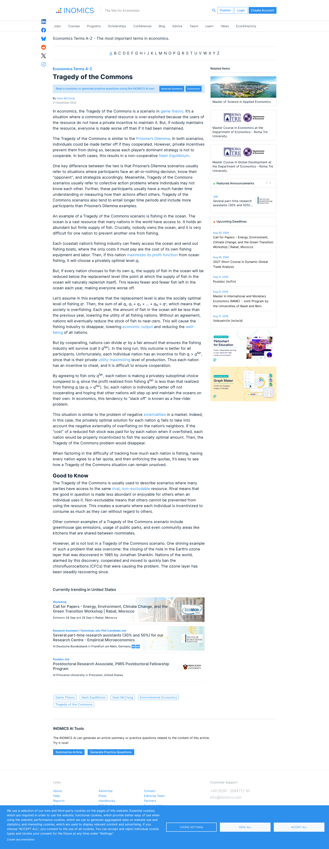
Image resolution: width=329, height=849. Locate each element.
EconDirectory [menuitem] (246, 26)
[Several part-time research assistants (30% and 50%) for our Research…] (264, 200)
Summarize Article (69, 752)
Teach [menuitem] (194, 26)
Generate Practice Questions (111, 752)
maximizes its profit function (152, 255)
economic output (137, 326)
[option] (243, 200)
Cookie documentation (20, 839)
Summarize (193, 88)
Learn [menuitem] (209, 26)
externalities (155, 414)
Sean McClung (66, 98)
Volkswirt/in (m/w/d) (228, 321)
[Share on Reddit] (43, 47)
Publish (225, 10)
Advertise (106, 791)
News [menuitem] (225, 26)
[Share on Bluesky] (43, 38)
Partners (150, 801)
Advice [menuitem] (177, 26)
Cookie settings (191, 827)
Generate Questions (171, 88)
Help (56, 796)
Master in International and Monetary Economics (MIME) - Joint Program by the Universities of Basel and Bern (240, 301)
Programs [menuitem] (94, 26)
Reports (59, 801)
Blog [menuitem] (162, 26)
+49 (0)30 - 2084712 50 (230, 791)
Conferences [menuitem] (142, 26)
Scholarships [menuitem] (117, 26)
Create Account (262, 10)
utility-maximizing (114, 360)
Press (102, 796)
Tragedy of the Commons (73, 704)
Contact (150, 791)
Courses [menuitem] (74, 26)
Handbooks (107, 801)
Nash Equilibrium (174, 155)
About (57, 791)
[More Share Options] (43, 64)
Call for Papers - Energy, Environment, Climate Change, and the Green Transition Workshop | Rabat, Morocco (243, 242)
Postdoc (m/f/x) (224, 281)
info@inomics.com (225, 797)
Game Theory (65, 697)
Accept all (299, 827)
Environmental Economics (158, 697)
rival (116, 488)
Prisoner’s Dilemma (153, 138)
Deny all (245, 827)
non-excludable (136, 488)
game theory (172, 111)
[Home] (75, 10)
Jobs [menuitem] (57, 26)
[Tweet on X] (43, 55)
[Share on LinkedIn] (43, 21)
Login (241, 10)
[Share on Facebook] (43, 30)
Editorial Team (154, 796)
